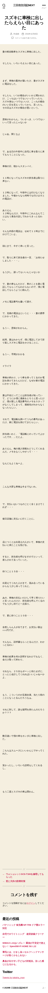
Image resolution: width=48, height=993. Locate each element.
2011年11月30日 (31, 34)
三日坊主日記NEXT (24, 5)
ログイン (30, 903)
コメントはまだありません (26, 38)
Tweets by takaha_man (13, 977)
